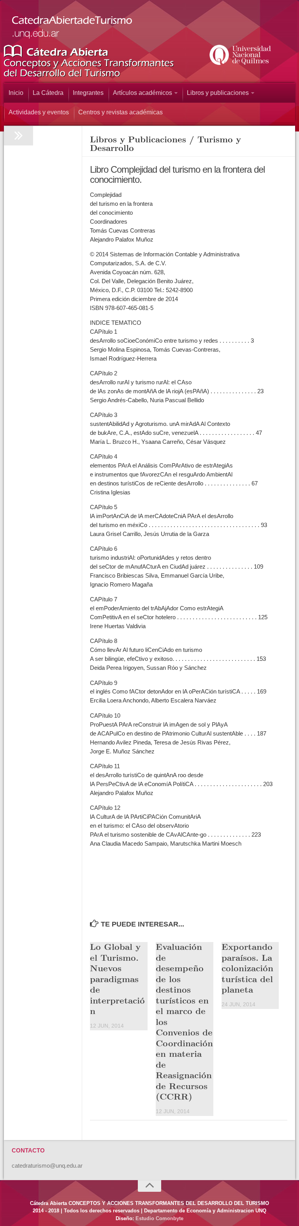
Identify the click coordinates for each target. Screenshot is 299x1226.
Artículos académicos (142, 92)
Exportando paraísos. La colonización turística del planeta (247, 967)
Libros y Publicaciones (138, 139)
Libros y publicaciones (218, 92)
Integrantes (88, 92)
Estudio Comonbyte (159, 1218)
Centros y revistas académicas (120, 112)
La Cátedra (48, 92)
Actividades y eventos (39, 112)
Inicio (16, 92)
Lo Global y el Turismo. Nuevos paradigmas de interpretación (117, 978)
